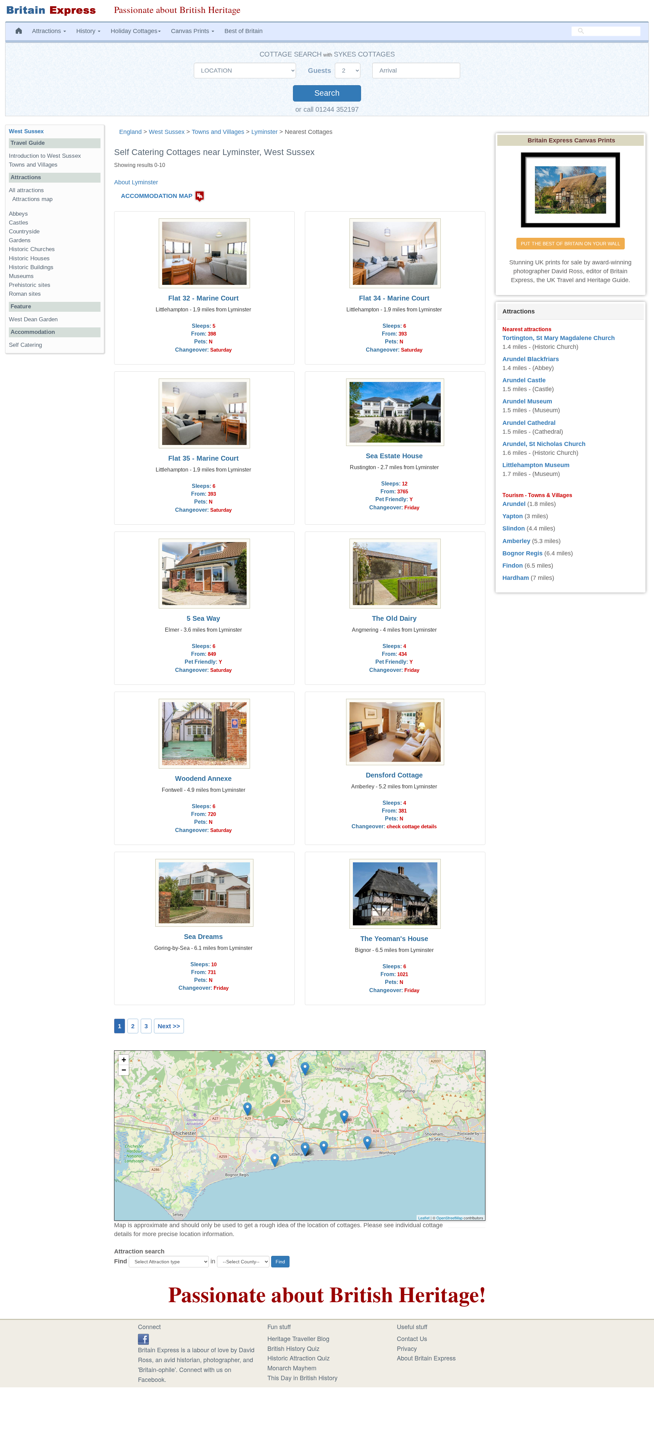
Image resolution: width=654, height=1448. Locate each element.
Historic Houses (29, 258)
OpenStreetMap (449, 1217)
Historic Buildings (31, 267)
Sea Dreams (203, 936)
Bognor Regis (522, 553)
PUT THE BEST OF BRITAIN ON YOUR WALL (570, 243)
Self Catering (25, 345)
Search (327, 93)
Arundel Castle (524, 380)
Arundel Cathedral (529, 422)
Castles (18, 222)
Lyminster (264, 131)
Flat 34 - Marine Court (394, 298)
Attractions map (32, 199)
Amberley (516, 541)
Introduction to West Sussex (45, 156)
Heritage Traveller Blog (298, 1338)
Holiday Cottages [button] (134, 31)
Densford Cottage (394, 775)
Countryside (24, 231)
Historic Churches (32, 249)
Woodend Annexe (203, 778)
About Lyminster (136, 182)
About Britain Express (426, 1357)
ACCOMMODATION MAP (156, 195)
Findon (512, 565)
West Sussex (167, 131)
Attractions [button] (47, 31)
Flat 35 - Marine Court (203, 458)
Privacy (407, 1348)
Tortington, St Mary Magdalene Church (558, 338)
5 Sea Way (203, 618)
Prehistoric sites (29, 285)
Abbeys (18, 214)
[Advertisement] (54, 463)
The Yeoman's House (394, 938)
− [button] (124, 1070)
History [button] (86, 31)
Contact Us (412, 1338)
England (130, 131)
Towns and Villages (218, 131)
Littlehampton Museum (536, 465)
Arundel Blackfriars (530, 359)
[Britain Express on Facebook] (143, 1338)
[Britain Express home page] (54, 10)
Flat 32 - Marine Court (203, 298)
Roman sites (25, 294)
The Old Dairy (394, 618)
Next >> (169, 1026)
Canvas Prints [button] (191, 31)
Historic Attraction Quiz (298, 1357)
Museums (21, 276)
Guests (320, 70)
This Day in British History (302, 1377)
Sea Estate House (394, 456)
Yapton (512, 516)
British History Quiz (293, 1348)
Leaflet (424, 1217)
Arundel (514, 503)
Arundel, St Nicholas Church (544, 444)
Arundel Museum (527, 401)
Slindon (513, 528)
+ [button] (124, 1060)
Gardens (20, 240)
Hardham (515, 577)
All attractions (26, 190)
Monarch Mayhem (291, 1367)
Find (120, 1261)
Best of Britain (243, 31)
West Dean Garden (33, 319)
